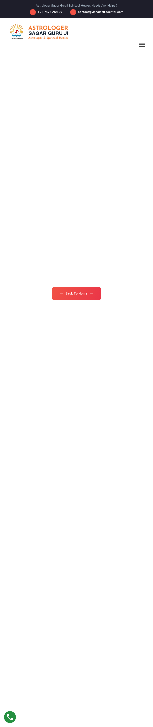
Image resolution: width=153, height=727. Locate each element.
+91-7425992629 (50, 12)
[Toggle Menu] (142, 45)
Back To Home (76, 293)
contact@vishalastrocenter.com (100, 12)
